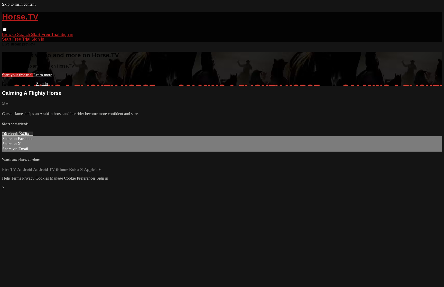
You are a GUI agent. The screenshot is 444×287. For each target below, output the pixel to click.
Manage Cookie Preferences (73, 178)
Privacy (28, 178)
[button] (4, 29)
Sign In (37, 39)
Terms (16, 178)
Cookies (42, 178)
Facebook (10, 134)
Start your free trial (17, 75)
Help (6, 178)
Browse (9, 34)
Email (28, 134)
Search (24, 34)
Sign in (66, 34)
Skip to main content (18, 4)
